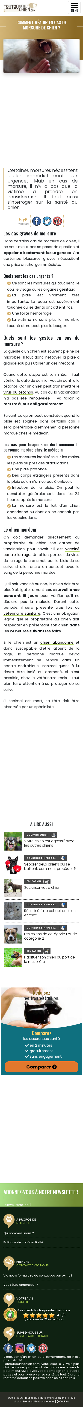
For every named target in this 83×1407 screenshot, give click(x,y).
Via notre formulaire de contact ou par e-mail (37, 1275)
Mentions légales (44, 1401)
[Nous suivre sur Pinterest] (43, 1348)
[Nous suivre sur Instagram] (20, 1348)
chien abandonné (56, 642)
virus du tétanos (18, 392)
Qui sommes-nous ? (18, 1233)
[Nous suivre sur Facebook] (8, 1348)
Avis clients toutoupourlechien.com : (44, 1310)
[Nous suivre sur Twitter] (31, 1348)
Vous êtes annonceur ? (20, 1285)
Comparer (38, 1067)
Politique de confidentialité (23, 1242)
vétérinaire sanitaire (21, 613)
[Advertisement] (41, 120)
